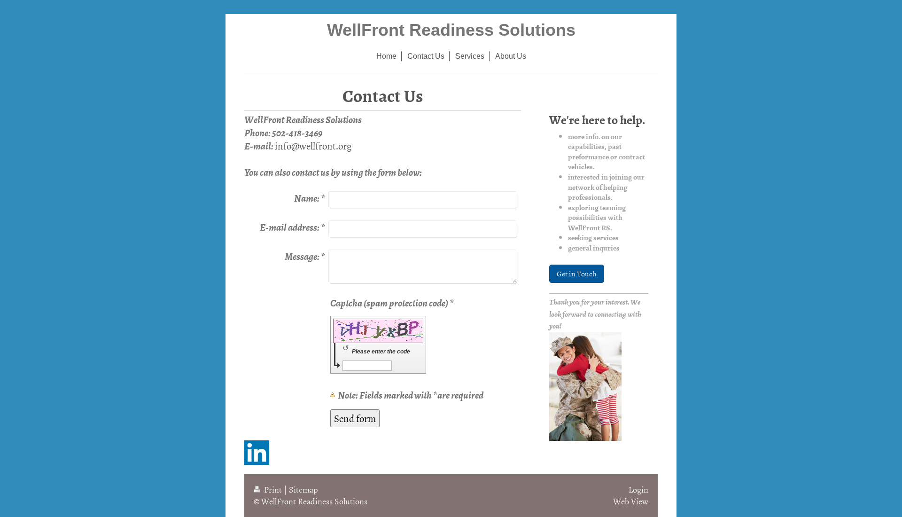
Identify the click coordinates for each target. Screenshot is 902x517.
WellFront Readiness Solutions (451, 29)
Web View (630, 501)
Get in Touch (577, 273)
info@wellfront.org (313, 145)
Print (273, 489)
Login (638, 489)
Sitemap (303, 489)
